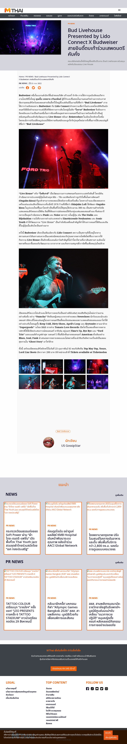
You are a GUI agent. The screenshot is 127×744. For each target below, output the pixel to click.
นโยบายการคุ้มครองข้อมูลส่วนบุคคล (21, 691)
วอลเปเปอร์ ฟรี (52, 720)
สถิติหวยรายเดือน (53, 698)
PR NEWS (71, 23)
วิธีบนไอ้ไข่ (50, 707)
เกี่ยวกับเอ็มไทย (12, 698)
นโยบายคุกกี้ (11, 688)
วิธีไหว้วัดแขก (51, 713)
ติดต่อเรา (10, 694)
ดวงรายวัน (50, 701)
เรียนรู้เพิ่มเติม (111, 737)
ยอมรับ (108, 732)
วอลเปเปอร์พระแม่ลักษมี (56, 717)
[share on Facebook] (28, 87)
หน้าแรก (11, 15)
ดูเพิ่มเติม (119, 495)
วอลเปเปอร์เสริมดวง (75, 15)
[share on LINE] (39, 87)
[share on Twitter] (34, 87)
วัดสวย (91, 15)
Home (21, 76)
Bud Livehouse (63, 431)
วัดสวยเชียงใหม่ (52, 691)
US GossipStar (71, 446)
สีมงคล (49, 723)
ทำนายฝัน (24, 15)
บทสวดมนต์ (104, 15)
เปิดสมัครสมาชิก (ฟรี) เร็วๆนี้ (63, 668)
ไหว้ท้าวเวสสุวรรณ (53, 710)
